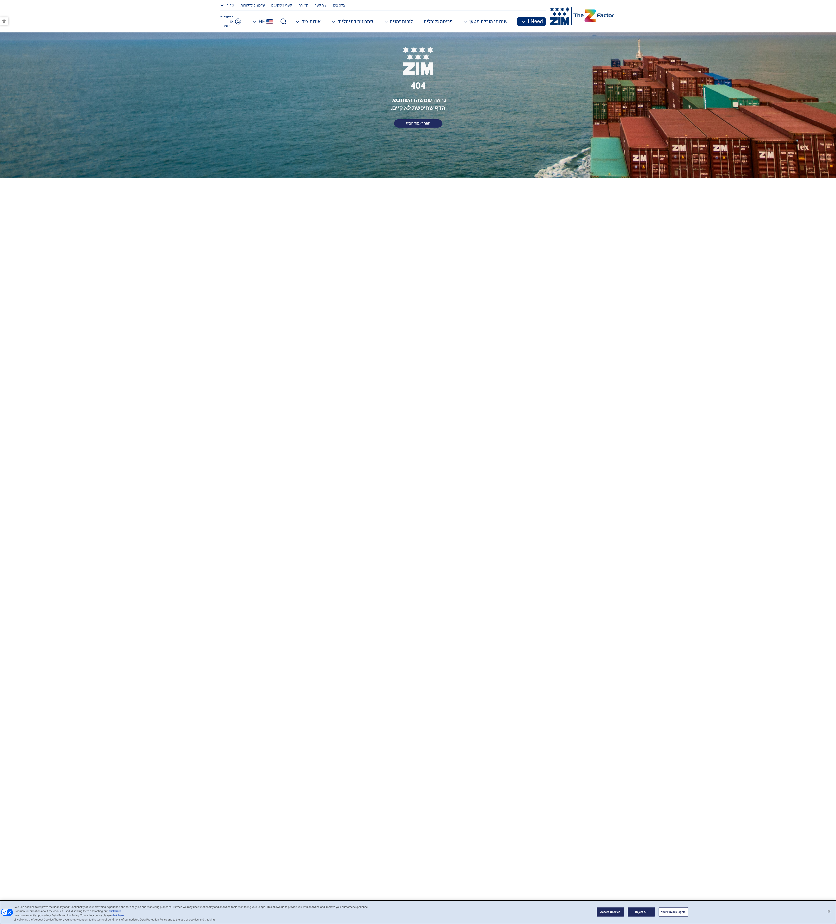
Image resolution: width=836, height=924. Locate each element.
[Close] (829, 911)
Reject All (641, 912)
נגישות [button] (4, 21)
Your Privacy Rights (673, 912)
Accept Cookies (610, 912)
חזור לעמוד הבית (418, 123)
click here (115, 911)
